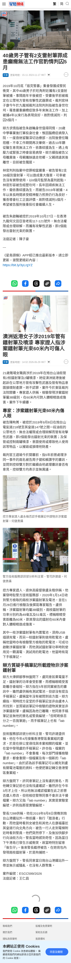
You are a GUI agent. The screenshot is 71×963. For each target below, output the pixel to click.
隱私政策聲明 (10, 938)
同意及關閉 (56, 951)
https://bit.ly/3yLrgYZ (18, 265)
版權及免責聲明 (44, 926)
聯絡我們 (7, 926)
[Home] (16, 4)
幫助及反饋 (41, 932)
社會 (5, 75)
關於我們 (7, 932)
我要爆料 (40, 938)
